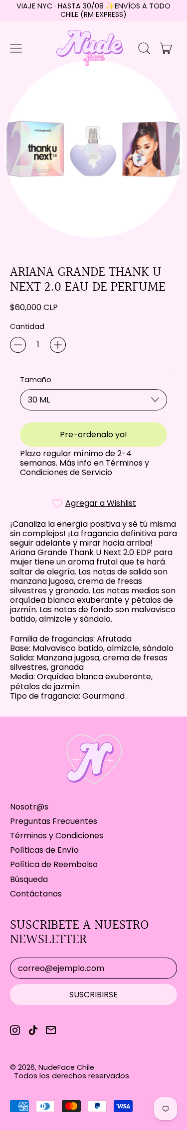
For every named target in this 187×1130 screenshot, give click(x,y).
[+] (58, 345)
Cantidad (27, 327)
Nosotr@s (29, 806)
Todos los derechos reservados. (72, 1076)
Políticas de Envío (44, 850)
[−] (18, 345)
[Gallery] (93, 149)
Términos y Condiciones (56, 835)
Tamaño (35, 380)
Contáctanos (36, 893)
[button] (144, 48)
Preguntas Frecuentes (53, 821)
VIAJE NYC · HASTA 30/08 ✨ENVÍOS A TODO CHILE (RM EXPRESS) (93, 10)
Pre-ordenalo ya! (93, 434)
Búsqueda (29, 879)
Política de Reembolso (54, 864)
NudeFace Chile (66, 1067)
